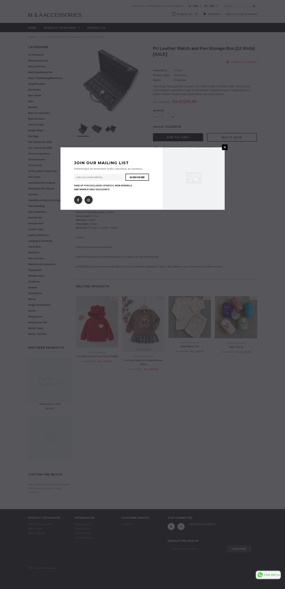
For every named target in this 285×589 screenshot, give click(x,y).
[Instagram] (88, 199)
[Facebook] (78, 199)
